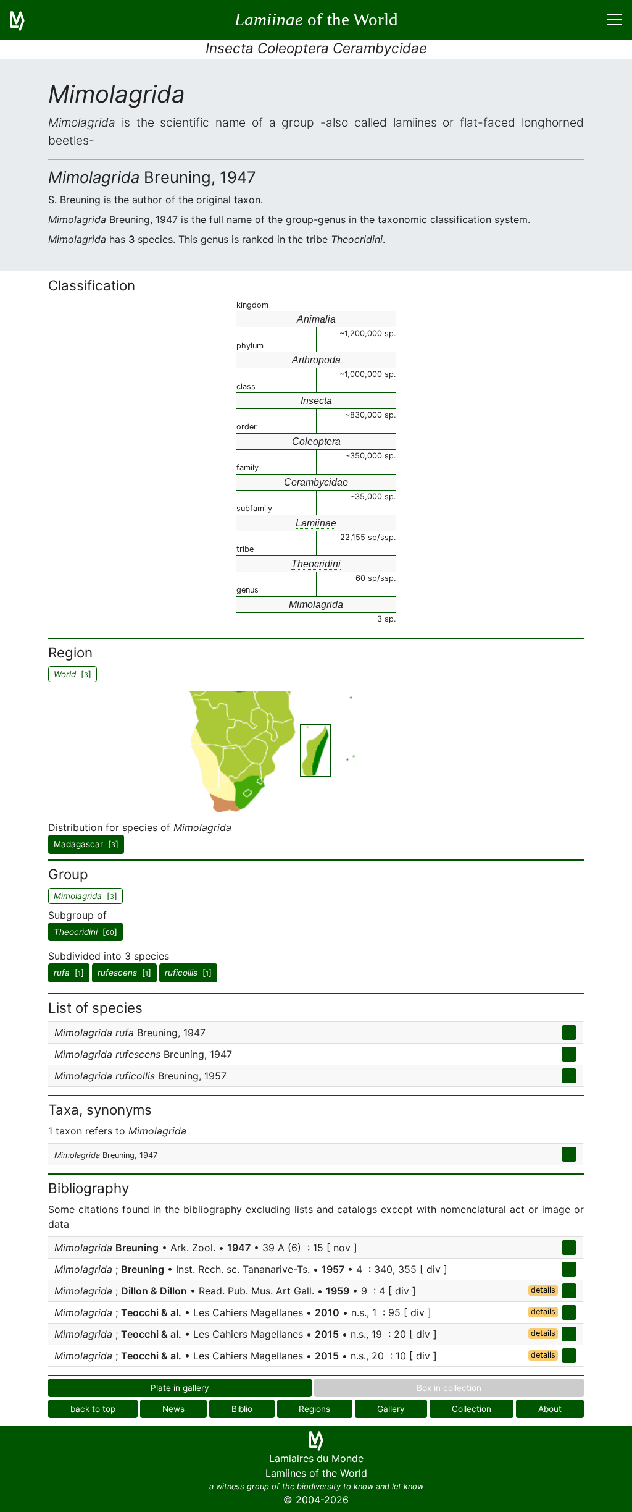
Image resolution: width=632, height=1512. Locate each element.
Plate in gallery (180, 1388)
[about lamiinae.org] (25, 20)
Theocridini (316, 564)
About (550, 1409)
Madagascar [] (86, 844)
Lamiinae (316, 523)
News (173, 1409)
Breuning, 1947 (129, 1155)
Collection (471, 1409)
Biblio (241, 1409)
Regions (314, 1409)
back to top (92, 1409)
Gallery (391, 1409)
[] (85, 932)
